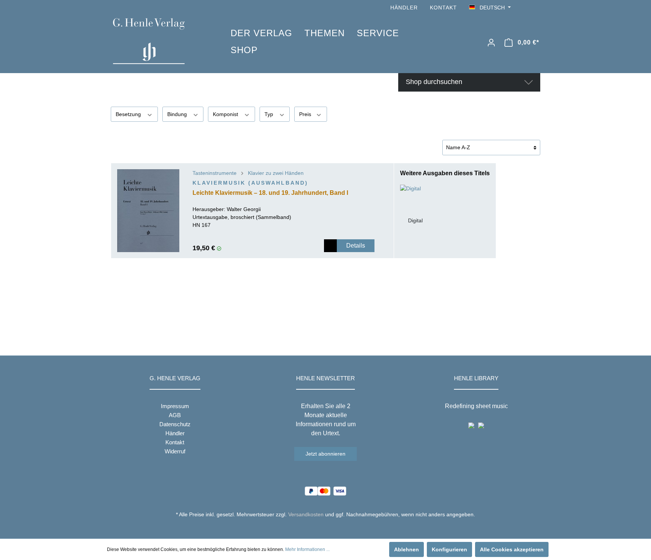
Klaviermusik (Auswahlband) (250, 183)
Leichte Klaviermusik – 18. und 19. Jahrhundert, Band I (270, 193)
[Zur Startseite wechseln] (160, 41)
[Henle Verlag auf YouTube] (525, 8)
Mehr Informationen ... (307, 549)
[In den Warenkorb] (330, 245)
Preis (306, 114)
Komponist (226, 114)
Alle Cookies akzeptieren (512, 549)
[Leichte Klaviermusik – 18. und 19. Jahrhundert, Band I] (148, 210)
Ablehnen (406, 549)
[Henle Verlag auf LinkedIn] (331, 528)
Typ (269, 114)
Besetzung (129, 114)
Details (355, 245)
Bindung (177, 114)
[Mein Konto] (491, 42)
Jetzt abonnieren (325, 454)
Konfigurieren (449, 549)
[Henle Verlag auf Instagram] (535, 8)
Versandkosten (306, 514)
